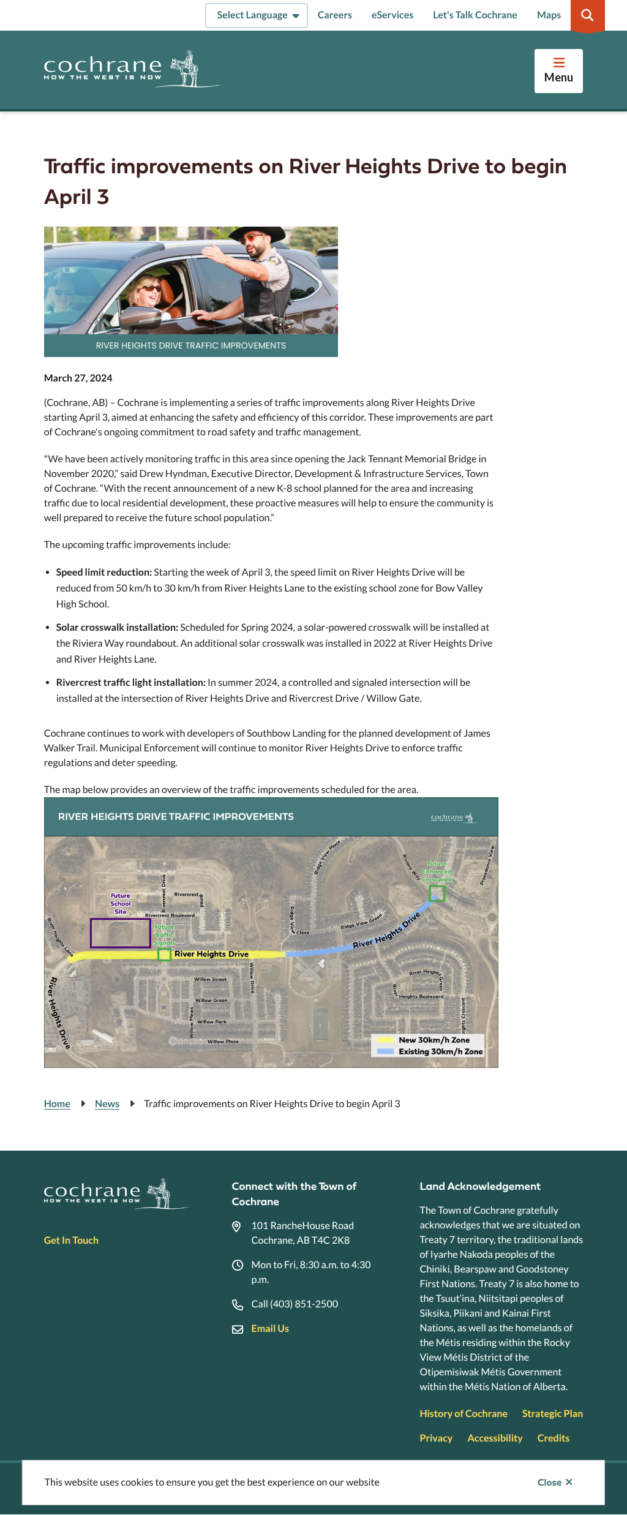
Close (549, 1482)
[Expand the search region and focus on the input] (588, 15)
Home (57, 1104)
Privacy (435, 1438)
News (107, 1104)
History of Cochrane (463, 1413)
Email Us (270, 1328)
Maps (549, 15)
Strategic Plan (552, 1413)
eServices (392, 15)
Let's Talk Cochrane (475, 15)
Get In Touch (71, 1240)
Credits (553, 1438)
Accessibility (494, 1438)
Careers (335, 15)
